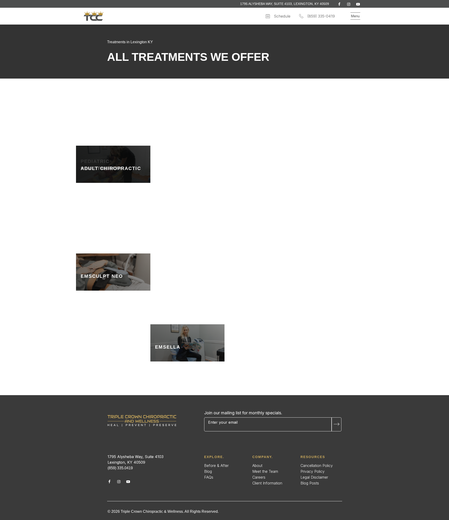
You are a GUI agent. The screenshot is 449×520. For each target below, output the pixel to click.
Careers (258, 477)
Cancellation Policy (317, 465)
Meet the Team (265, 471)
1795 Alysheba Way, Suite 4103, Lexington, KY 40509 (284, 4)
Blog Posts (310, 483)
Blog (208, 471)
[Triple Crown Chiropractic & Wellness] (142, 420)
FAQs (208, 477)
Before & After (216, 465)
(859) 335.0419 (120, 468)
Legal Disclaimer (314, 477)
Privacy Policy (313, 471)
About (257, 465)
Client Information (267, 483)
